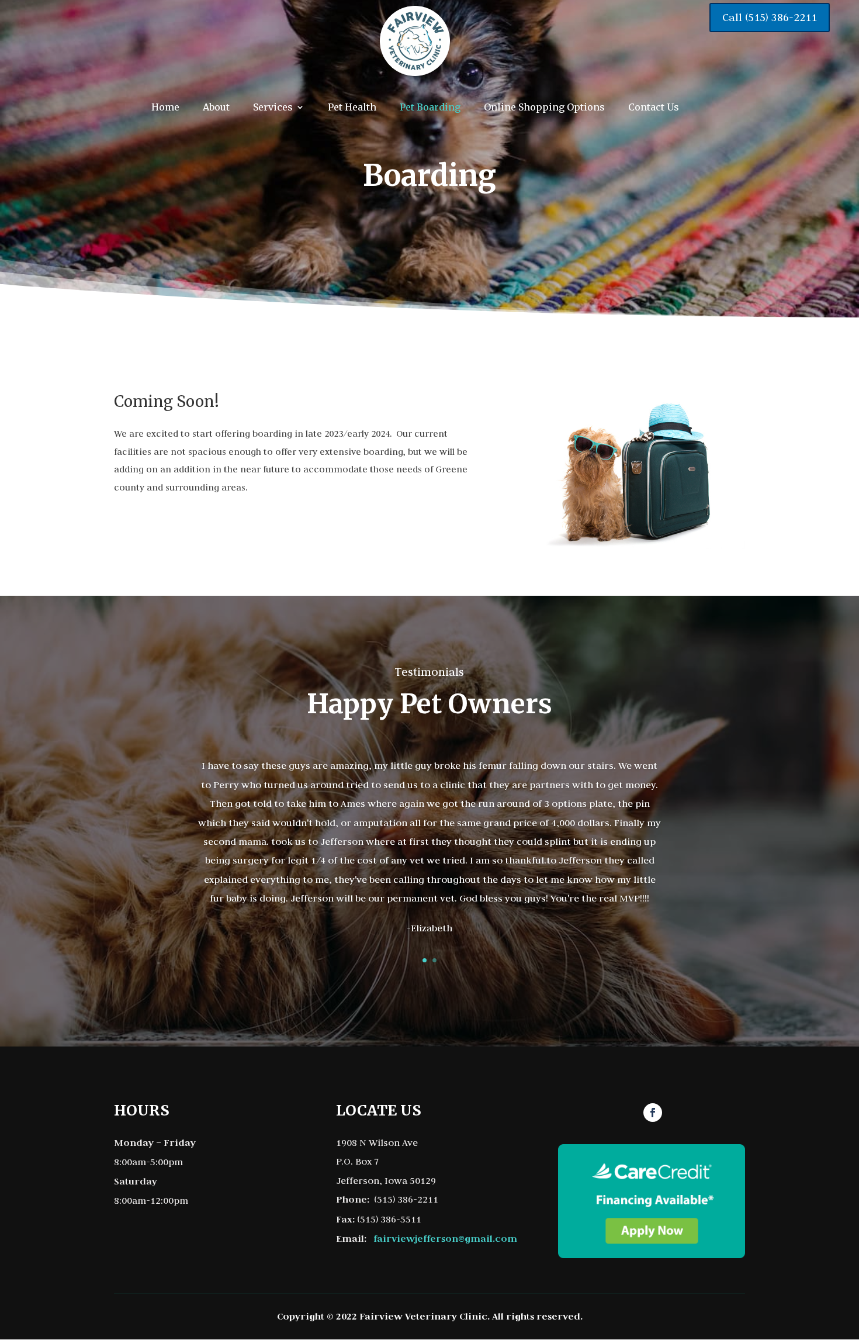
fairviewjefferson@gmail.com (445, 1238)
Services (273, 107)
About (216, 107)
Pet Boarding (430, 107)
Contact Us (653, 107)
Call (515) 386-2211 (769, 17)
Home (165, 107)
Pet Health (352, 107)
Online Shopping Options (544, 107)
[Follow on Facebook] (652, 1112)
